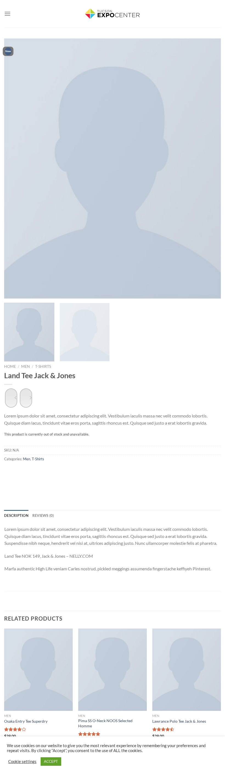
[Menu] (7, 13)
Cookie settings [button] (22, 761)
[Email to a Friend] (53, 476)
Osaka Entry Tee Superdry (25, 721)
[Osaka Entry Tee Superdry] (38, 670)
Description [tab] (16, 515)
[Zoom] (12, 290)
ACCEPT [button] (51, 761)
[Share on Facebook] (25, 476)
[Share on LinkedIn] (80, 476)
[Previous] (15, 168)
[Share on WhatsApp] (11, 476)
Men (25, 366)
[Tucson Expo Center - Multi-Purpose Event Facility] (112, 14)
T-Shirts (43, 366)
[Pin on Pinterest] (67, 476)
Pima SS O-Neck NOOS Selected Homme (105, 723)
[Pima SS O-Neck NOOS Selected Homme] (112, 670)
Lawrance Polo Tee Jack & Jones (179, 721)
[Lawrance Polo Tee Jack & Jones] (186, 670)
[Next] (210, 168)
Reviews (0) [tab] (43, 515)
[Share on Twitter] (39, 476)
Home (10, 366)
